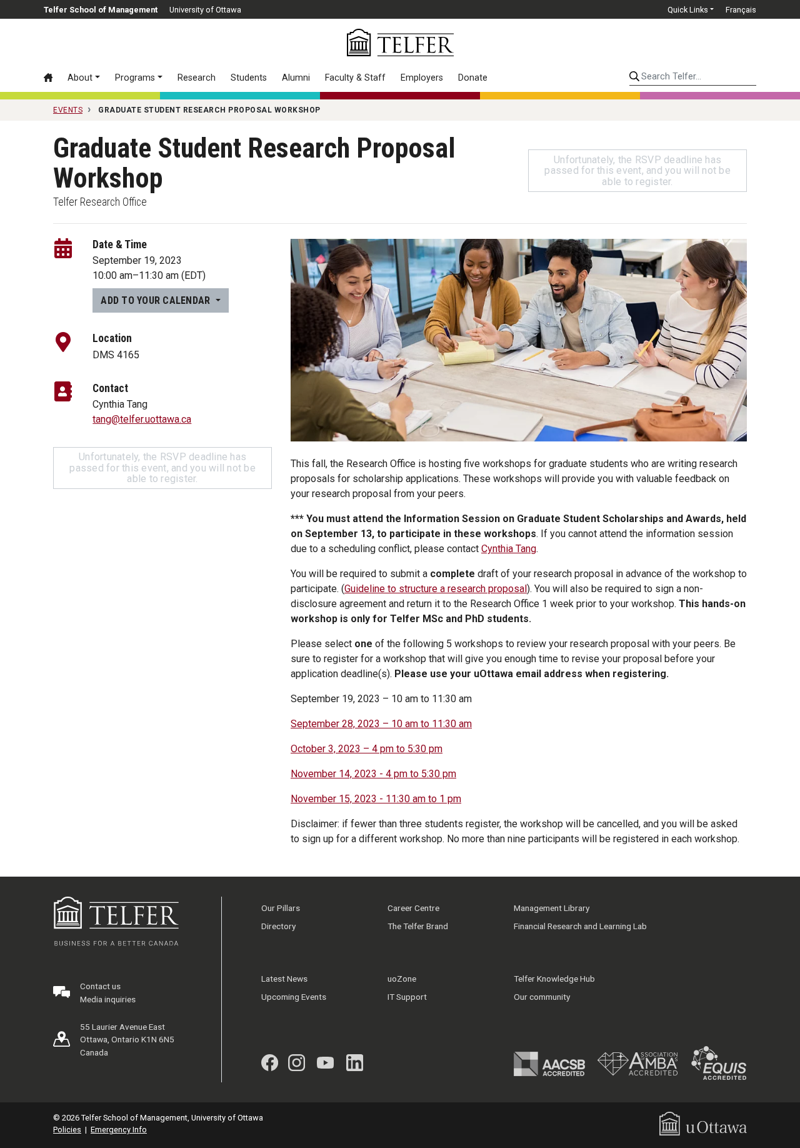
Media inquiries (108, 999)
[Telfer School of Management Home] (400, 42)
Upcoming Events (293, 997)
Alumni (296, 78)
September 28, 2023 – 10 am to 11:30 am (381, 724)
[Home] (52, 77)
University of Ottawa (205, 9)
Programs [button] (135, 78)
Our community (542, 997)
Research (197, 78)
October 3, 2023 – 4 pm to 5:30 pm (366, 749)
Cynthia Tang (508, 549)
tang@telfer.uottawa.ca (141, 419)
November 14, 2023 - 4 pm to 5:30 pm (373, 774)
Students (249, 78)
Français (741, 9)
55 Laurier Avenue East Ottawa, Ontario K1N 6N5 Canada (127, 1039)
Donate (473, 78)
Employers (422, 78)
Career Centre (413, 908)
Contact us (100, 986)
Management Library (551, 908)
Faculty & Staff (355, 78)
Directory (278, 926)
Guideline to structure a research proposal (435, 589)
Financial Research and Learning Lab (580, 926)
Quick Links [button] (688, 9)
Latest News (284, 979)
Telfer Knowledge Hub (554, 979)
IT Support (407, 997)
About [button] (80, 78)
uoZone (402, 979)
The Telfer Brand (418, 926)
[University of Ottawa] (703, 1123)
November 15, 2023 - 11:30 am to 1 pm (376, 799)
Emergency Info (119, 1129)
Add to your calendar (156, 300)
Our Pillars (280, 908)
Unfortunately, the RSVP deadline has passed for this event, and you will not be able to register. (637, 171)
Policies (67, 1129)
